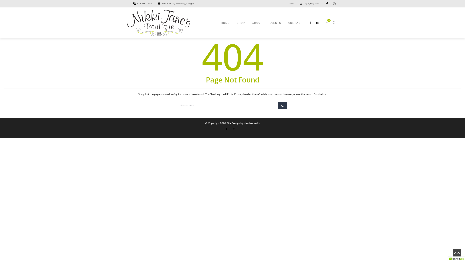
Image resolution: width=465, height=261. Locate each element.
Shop (291, 3)
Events (275, 22)
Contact (295, 22)
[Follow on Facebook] (327, 3)
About (257, 22)
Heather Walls (252, 123)
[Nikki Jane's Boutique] (159, 22)
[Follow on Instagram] (334, 3)
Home (225, 22)
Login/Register (311, 3)
